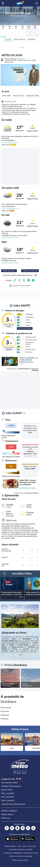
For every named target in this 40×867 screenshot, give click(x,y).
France (6, 7)
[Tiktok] (33, 828)
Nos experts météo (9, 782)
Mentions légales (10, 846)
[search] (36, 3)
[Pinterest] (28, 828)
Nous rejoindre (7, 797)
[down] (20, 655)
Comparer (32, 39)
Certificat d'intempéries (11, 786)
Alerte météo (7, 789)
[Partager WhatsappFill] (33, 280)
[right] (38, 30)
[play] (9, 361)
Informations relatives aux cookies (21, 849)
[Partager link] (14, 280)
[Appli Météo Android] (28, 839)
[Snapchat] (17, 828)
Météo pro (5, 818)
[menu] (3, 3)
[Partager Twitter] (24, 280)
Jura (26, 7)
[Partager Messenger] (28, 280)
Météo (2, 7)
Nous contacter (7, 800)
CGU (19, 846)
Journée (8, 39)
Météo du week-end (30, 271)
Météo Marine (7, 814)
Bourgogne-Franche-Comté (16, 7)
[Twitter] (12, 828)
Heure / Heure (19, 39)
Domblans (31, 7)
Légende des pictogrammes (13, 804)
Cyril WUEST (20, 59)
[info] (24, 413)
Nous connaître (7, 793)
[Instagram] (23, 828)
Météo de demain (9, 271)
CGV (24, 846)
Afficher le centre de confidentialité (21, 856)
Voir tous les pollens (25, 328)
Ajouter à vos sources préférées (22, 285)
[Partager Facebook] (19, 280)
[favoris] (33, 13)
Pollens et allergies (14, 310)
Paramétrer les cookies (30, 853)
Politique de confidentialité (12, 853)
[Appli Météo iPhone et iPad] (12, 839)
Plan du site (32, 846)
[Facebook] (7, 828)
